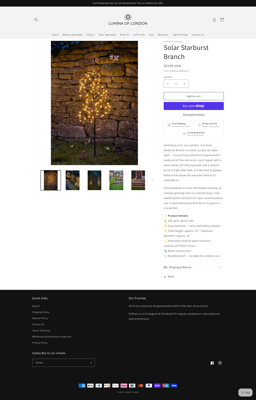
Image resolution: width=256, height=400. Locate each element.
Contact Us (38, 324)
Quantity (168, 76)
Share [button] (171, 276)
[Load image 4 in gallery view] (116, 180)
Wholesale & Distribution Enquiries (51, 336)
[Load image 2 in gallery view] (73, 180)
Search (36, 306)
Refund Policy (40, 318)
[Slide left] (36, 180)
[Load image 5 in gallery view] (138, 180)
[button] (36, 19)
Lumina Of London (131, 392)
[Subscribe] (91, 363)
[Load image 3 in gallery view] (94, 180)
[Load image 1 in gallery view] (51, 180)
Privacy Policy (39, 342)
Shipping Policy (40, 312)
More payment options (193, 114)
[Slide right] (153, 180)
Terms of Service (41, 330)
